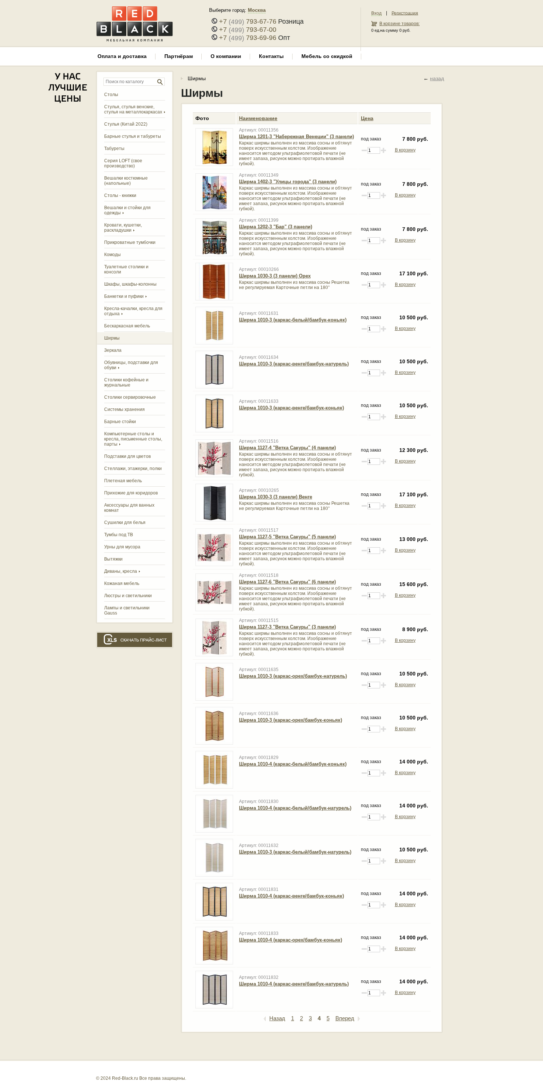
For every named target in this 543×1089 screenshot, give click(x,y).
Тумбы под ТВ (118, 534)
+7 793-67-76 (247, 21)
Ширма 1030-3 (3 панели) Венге (275, 497)
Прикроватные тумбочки (130, 242)
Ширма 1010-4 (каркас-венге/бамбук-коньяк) (291, 896)
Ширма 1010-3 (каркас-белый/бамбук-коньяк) (292, 320)
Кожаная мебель (121, 583)
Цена (367, 118)
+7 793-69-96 (247, 37)
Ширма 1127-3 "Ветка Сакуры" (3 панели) (287, 627)
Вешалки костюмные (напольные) (126, 181)
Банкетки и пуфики (124, 296)
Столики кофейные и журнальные (126, 382)
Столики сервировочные (130, 397)
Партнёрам (178, 56)
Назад (277, 1018)
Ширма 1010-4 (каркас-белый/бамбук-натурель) (295, 808)
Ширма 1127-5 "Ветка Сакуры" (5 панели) (287, 537)
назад (437, 78)
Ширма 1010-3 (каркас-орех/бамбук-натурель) (293, 676)
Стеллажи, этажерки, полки (133, 468)
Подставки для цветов (127, 456)
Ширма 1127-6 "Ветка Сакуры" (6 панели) (287, 582)
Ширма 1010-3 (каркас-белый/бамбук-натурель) (295, 852)
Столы (111, 94)
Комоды (112, 254)
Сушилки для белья (125, 522)
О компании (226, 56)
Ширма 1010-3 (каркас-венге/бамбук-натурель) (294, 364)
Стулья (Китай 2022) (125, 124)
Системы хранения (124, 409)
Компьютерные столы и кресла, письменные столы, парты (133, 439)
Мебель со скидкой (326, 56)
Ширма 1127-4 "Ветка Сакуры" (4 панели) (287, 447)
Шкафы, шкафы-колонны (130, 284)
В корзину (405, 150)
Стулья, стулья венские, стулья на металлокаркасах (133, 109)
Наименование (258, 118)
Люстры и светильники (128, 595)
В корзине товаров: (399, 23)
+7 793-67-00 (247, 29)
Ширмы (112, 338)
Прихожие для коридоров (131, 493)
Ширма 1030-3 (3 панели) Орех (275, 276)
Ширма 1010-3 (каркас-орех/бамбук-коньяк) (290, 720)
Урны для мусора (122, 546)
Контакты (271, 56)
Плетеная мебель (123, 480)
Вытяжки (113, 559)
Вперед (344, 1018)
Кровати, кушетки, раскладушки (123, 227)
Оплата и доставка (122, 56)
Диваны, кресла (120, 571)
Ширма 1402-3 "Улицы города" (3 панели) (288, 181)
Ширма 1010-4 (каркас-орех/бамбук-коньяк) (290, 940)
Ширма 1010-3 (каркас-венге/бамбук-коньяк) (291, 408)
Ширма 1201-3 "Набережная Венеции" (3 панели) (296, 136)
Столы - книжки (120, 195)
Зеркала (113, 350)
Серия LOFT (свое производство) (123, 163)
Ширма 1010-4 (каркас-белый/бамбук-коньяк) (292, 764)
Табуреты (114, 148)
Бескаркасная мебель (127, 326)
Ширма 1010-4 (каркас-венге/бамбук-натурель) (294, 984)
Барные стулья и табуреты (132, 136)
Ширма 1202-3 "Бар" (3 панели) (275, 226)
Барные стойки (120, 421)
